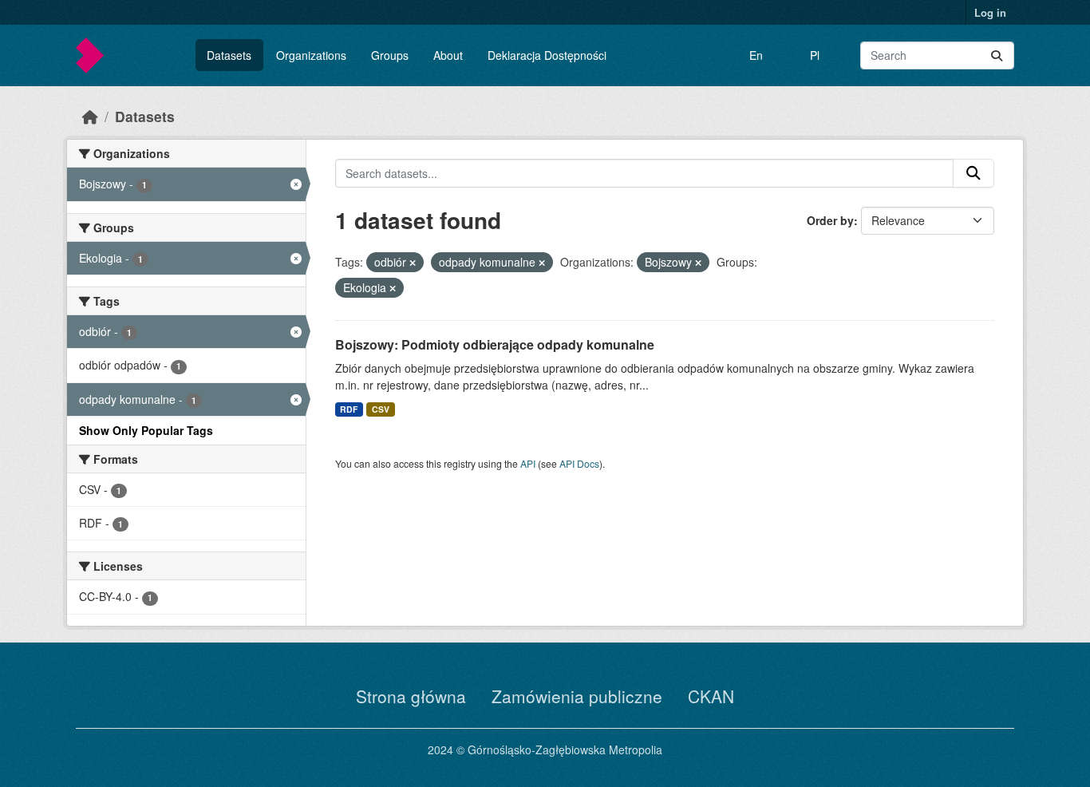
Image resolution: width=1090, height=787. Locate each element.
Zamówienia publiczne (577, 696)
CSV (380, 409)
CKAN (711, 696)
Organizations (311, 55)
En (756, 55)
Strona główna (411, 696)
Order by (830, 220)
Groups (390, 55)
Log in (990, 12)
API (527, 463)
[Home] (90, 116)
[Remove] (412, 262)
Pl (814, 55)
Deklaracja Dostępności (547, 55)
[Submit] (997, 55)
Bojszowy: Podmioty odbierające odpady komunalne (494, 344)
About (448, 55)
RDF (348, 409)
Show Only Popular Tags (146, 430)
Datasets (229, 55)
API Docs (579, 463)
